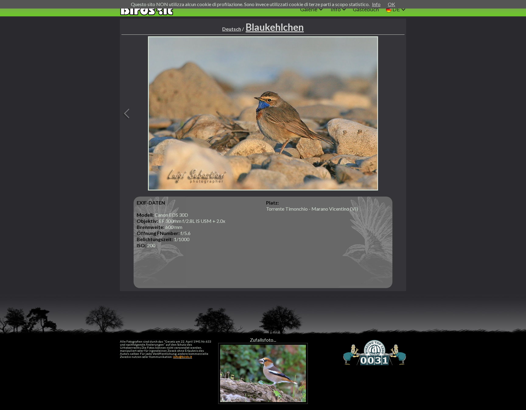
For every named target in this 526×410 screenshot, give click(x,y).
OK (391, 4)
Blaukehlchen (275, 27)
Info (376, 4)
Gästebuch (366, 9)
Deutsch (231, 29)
